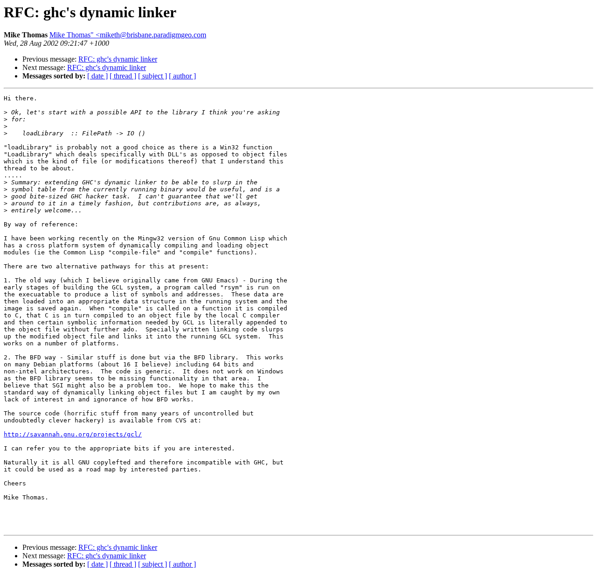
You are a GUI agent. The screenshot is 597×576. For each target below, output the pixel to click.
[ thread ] (123, 76)
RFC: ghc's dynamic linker (117, 59)
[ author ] (182, 76)
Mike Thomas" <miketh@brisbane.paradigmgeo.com (127, 35)
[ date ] (97, 76)
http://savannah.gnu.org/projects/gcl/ (73, 434)
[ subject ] (152, 76)
